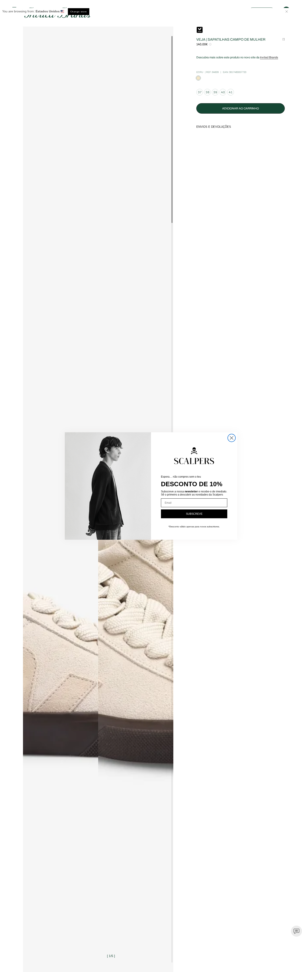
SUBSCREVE (194, 513)
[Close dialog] (231, 438)
